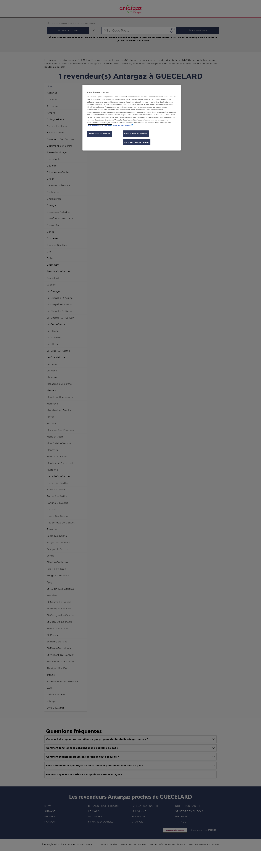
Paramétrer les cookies (99, 134)
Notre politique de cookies (99, 125)
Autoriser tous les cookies (136, 142)
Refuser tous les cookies (135, 134)
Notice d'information (121, 125)
